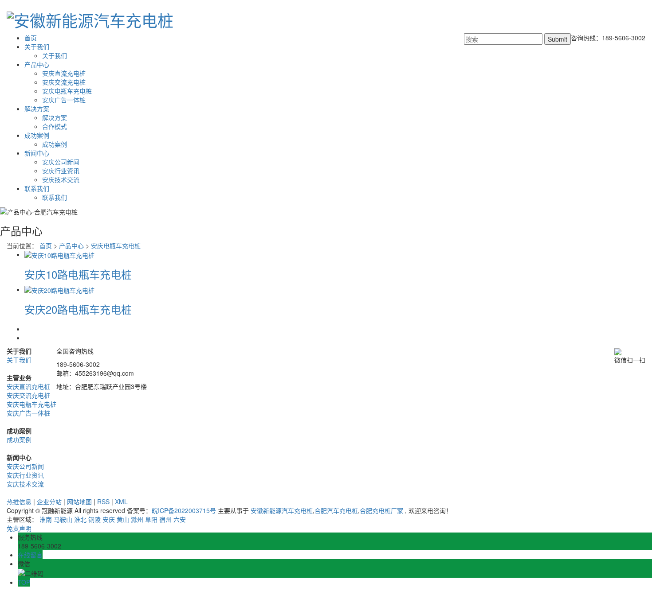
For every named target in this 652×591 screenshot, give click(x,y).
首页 (30, 37)
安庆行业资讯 (60, 170)
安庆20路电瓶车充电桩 (78, 309)
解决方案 (36, 108)
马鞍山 (63, 519)
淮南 (45, 519)
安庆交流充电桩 (64, 82)
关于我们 (36, 46)
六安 (179, 519)
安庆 (108, 519)
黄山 (123, 519)
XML (121, 501)
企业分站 (49, 501)
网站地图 (79, 501)
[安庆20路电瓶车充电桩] (59, 289)
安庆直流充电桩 (64, 73)
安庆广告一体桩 (64, 99)
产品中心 (36, 64)
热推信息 (19, 501)
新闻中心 (36, 152)
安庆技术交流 (60, 179)
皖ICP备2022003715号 (184, 510)
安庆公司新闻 (60, 161)
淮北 (80, 519)
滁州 (137, 519)
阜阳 (151, 519)
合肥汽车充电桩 (336, 510)
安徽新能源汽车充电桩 (282, 510)
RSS (103, 501)
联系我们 (36, 188)
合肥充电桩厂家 (381, 510)
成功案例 (36, 135)
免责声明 (19, 528)
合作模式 (54, 126)
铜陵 (94, 519)
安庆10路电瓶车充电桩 (78, 274)
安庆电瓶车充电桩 (67, 90)
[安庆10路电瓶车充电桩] (59, 254)
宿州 (165, 519)
